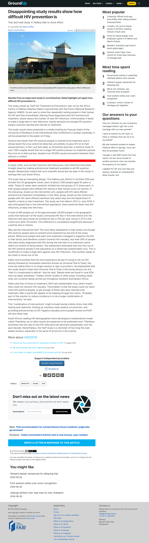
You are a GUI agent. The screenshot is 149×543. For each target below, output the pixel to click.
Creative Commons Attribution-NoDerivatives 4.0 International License (60, 453)
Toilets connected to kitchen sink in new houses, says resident (54, 435)
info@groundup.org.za (107, 514)
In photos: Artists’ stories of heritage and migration (120, 104)
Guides (110, 3)
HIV (43, 383)
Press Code (30, 518)
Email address (18, 412)
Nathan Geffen (28, 27)
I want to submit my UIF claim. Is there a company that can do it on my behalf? (118, 137)
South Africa (19, 30)
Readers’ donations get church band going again (121, 46)
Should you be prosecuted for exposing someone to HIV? (38, 343)
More (120, 3)
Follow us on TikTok (61, 524)
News (87, 3)
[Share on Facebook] (45, 376)
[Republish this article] (62, 376)
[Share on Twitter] (49, 376)
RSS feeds (57, 518)
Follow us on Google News (63, 521)
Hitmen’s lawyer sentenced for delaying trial (121, 83)
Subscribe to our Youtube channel (66, 536)
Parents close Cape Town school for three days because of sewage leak (121, 55)
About (56, 509)
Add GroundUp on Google (86, 30)
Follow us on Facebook (62, 527)
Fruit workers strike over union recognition (121, 97)
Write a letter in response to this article (52, 442)
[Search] (139, 3)
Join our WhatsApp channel (64, 539)
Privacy (56, 512)
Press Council (36, 516)
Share (71, 30)
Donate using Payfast (51, 363)
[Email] (54, 376)
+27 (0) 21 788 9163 (107, 516)
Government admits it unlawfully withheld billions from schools (122, 76)
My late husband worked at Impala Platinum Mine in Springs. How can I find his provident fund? (119, 147)
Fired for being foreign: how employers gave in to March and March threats (122, 39)
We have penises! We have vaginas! (28, 347)
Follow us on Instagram (62, 533)
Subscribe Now (62, 412)
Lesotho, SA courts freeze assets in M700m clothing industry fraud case (119, 29)
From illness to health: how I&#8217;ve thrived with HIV (37, 352)
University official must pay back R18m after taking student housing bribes (121, 19)
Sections (98, 3)
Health (35, 383)
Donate (132, 3)
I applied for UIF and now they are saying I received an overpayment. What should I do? (118, 172)
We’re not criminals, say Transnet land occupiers (118, 90)
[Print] (58, 376)
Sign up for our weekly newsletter (66, 515)
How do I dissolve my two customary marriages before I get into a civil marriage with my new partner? (119, 126)
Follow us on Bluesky (61, 530)
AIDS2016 (30, 337)
